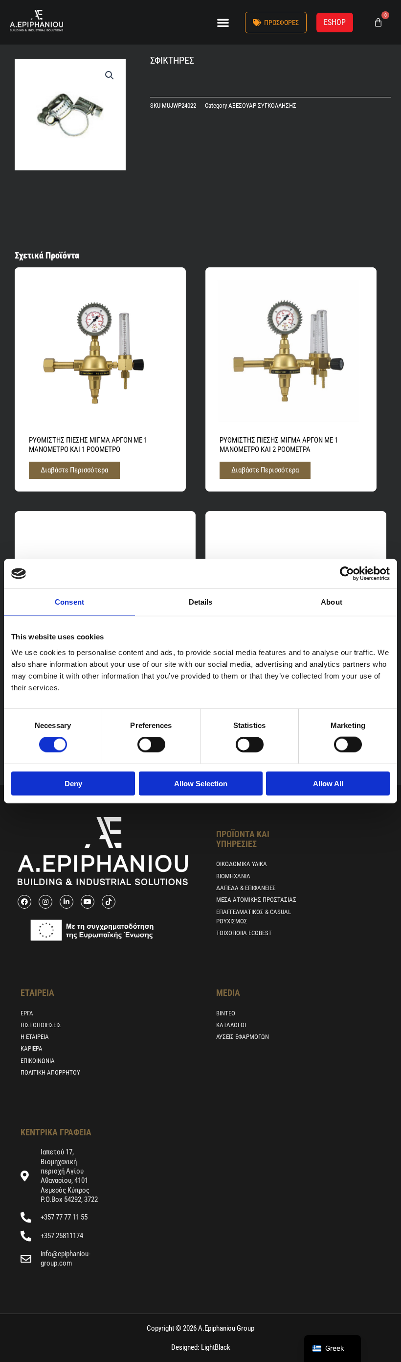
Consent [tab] (69, 602)
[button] (222, 22)
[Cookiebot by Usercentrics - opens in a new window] (347, 573)
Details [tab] (201, 602)
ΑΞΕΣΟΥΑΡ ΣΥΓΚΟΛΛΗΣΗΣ (262, 105)
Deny (73, 783)
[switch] (151, 744)
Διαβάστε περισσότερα (74, 470)
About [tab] (331, 602)
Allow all (328, 783)
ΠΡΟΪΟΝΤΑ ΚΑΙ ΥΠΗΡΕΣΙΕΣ (242, 839)
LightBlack (215, 1347)
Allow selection (200, 783)
